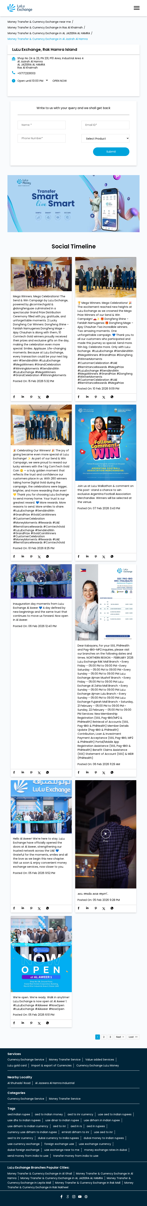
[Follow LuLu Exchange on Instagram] (73, 1197)
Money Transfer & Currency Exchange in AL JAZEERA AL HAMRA (61, 1178)
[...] (105, 834)
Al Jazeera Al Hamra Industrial (54, 1083)
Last (131, 1037)
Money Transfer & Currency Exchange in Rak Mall (87, 1183)
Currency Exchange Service (25, 1059)
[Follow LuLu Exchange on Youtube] (79, 1197)
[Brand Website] (85, 1197)
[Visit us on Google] (67, 1197)
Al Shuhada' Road (18, 1083)
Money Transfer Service (65, 1059)
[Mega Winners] (105, 277)
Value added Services (99, 1059)
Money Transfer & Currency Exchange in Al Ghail (39, 1173)
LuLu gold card (17, 1065)
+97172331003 (26, 73)
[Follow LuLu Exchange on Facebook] (61, 1197)
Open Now (59, 81)
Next (118, 1037)
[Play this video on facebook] (41, 275)
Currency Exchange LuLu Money (97, 1065)
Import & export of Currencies (51, 1065)
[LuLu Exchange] (19, 8)
